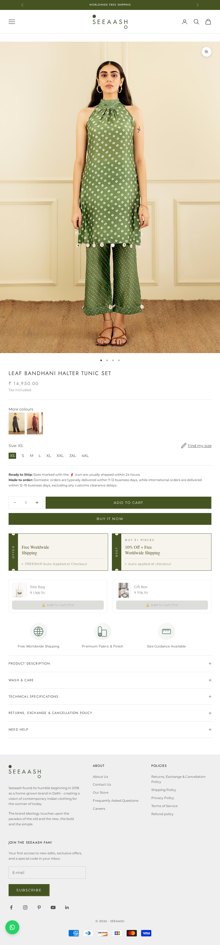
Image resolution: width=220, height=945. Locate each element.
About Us (100, 777)
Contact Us (102, 784)
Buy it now (110, 519)
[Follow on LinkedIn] (67, 907)
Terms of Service (164, 806)
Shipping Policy (163, 790)
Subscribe (29, 890)
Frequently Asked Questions (115, 801)
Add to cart (128, 502)
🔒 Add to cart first (58, 605)
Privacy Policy (162, 798)
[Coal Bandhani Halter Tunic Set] (17, 423)
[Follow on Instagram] (25, 907)
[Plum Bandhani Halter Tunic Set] (35, 423)
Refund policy (162, 814)
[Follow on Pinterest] (39, 907)
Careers (99, 809)
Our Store (100, 792)
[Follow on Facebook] (11, 907)
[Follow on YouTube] (53, 907)
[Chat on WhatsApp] (12, 927)
